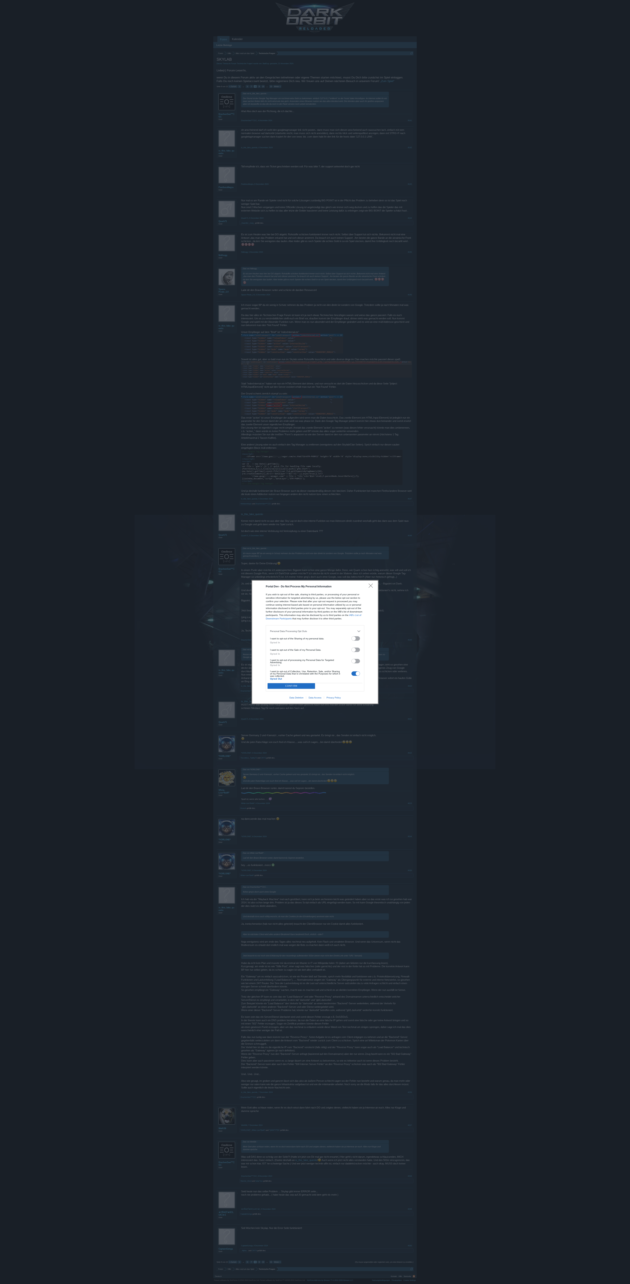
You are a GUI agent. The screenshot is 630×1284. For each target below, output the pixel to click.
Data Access (315, 697)
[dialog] (315, 642)
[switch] (355, 638)
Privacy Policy (333, 697)
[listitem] (315, 631)
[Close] (372, 587)
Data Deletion (296, 697)
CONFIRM (291, 686)
